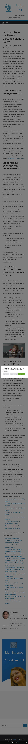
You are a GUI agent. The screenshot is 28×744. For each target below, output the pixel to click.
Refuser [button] (6, 374)
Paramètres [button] (14, 374)
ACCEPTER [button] (21, 374)
